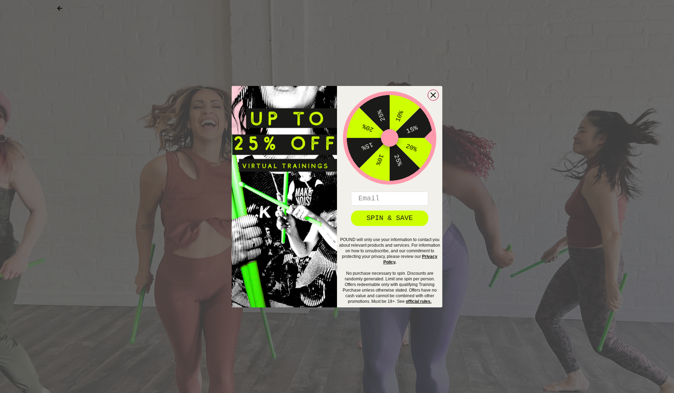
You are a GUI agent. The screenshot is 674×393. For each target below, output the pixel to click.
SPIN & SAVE (389, 218)
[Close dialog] (433, 95)
